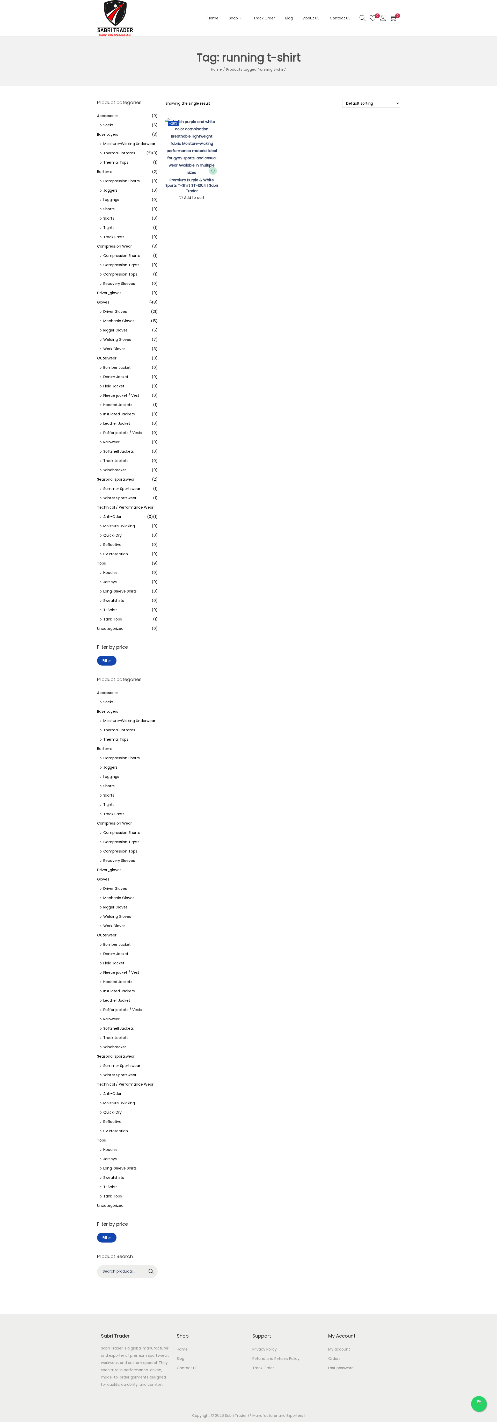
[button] (213, 171)
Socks (108, 125)
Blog (180, 1358)
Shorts (109, 209)
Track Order (263, 1367)
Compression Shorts (121, 181)
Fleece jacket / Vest (121, 395)
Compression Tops (120, 274)
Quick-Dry (112, 535)
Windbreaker (114, 470)
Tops (101, 563)
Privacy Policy (264, 1349)
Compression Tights (121, 265)
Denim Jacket (115, 376)
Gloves (103, 302)
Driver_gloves (109, 292)
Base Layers (107, 134)
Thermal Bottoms (119, 153)
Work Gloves (114, 348)
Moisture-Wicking (119, 526)
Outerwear (106, 358)
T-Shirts (110, 609)
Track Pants (114, 237)
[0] (373, 18)
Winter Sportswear (119, 498)
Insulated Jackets (119, 414)
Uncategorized (110, 628)
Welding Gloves (117, 339)
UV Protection (115, 554)
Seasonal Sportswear (116, 479)
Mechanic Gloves (118, 320)
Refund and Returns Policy (275, 1358)
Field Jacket (114, 386)
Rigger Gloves (115, 330)
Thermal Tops (115, 162)
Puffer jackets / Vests (122, 432)
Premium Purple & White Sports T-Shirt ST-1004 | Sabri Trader (191, 185)
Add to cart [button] (194, 197)
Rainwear (111, 442)
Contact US (187, 1367)
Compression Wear (114, 246)
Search (151, 1271)
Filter (107, 660)
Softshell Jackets (118, 451)
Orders (334, 1358)
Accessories (108, 115)
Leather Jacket (116, 423)
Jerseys (110, 581)
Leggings (111, 199)
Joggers (110, 190)
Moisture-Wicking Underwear (129, 143)
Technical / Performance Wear (125, 507)
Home (216, 69)
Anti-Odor (112, 516)
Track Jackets (115, 460)
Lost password (341, 1367)
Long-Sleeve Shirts (120, 591)
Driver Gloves (115, 311)
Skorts (108, 218)
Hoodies (110, 572)
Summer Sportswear (121, 488)
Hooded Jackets (117, 404)
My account (339, 1349)
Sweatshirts (113, 600)
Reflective (112, 544)
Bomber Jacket (117, 367)
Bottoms (105, 171)
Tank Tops (112, 619)
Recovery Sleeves (119, 283)
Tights (108, 227)
